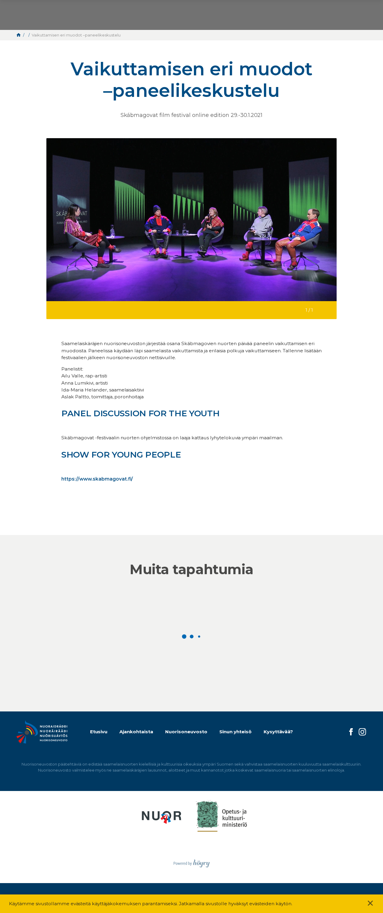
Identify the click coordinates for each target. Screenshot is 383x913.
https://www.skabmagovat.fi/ (97, 479)
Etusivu (99, 731)
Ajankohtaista (136, 731)
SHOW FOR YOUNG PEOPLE (122, 454)
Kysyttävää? (278, 731)
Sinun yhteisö (235, 731)
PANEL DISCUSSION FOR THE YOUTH (140, 413)
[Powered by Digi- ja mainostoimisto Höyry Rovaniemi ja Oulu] (191, 862)
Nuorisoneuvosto (186, 731)
